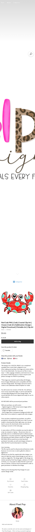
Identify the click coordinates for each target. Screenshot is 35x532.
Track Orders (24, 481)
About (9, 2)
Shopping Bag (24, 487)
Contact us (16, 2)
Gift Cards (10, 492)
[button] (6, 350)
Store (2, 329)
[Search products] (30, 53)
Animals (8, 329)
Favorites (10, 487)
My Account (10, 481)
